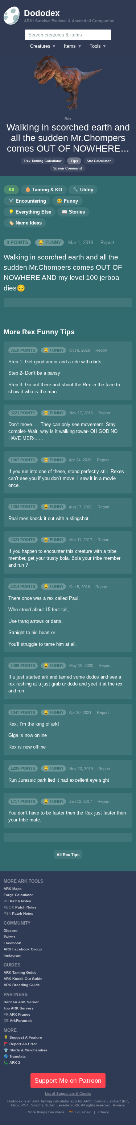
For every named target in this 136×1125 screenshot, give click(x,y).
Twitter (9, 937)
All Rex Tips (68, 854)
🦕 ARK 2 (12, 1062)
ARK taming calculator (50, 1101)
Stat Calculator (99, 161)
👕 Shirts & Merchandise (26, 1050)
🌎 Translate (15, 1056)
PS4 (25, 1105)
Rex (68, 119)
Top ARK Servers (19, 1008)
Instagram (12, 955)
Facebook (12, 943)
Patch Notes (20, 901)
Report (107, 242)
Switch (36, 1105)
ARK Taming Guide (20, 972)
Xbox (15, 1105)
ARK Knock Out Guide (23, 979)
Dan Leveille (59, 1105)
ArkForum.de (21, 1021)
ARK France (19, 1014)
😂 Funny (49, 242)
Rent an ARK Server (21, 1002)
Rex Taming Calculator (43, 161)
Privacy (118, 1105)
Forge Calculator (18, 895)
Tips (74, 161)
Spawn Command (67, 168)
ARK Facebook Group (23, 949)
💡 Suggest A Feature (23, 1037)
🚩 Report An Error (20, 1044)
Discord (10, 931)
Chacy (103, 1112)
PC (125, 1101)
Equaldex (83, 1112)
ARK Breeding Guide (22, 985)
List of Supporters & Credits (68, 1093)
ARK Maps (13, 889)
